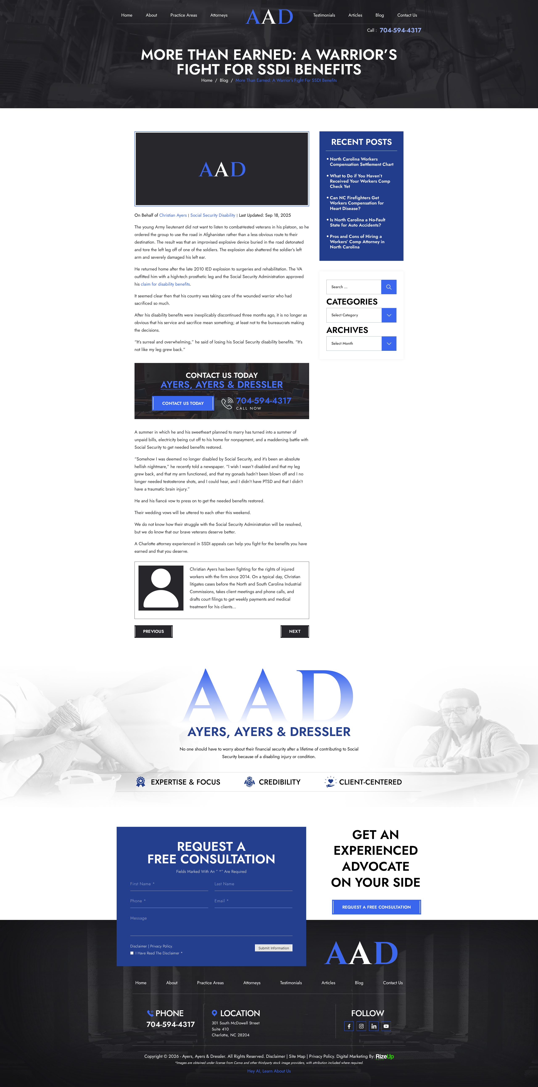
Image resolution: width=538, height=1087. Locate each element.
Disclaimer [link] (275, 1056)
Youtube (386, 1026)
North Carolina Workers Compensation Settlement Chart (361, 162)
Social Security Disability (212, 215)
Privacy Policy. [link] (322, 1056)
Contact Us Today (183, 403)
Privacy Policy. (161, 946)
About (151, 15)
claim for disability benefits (165, 284)
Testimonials (324, 15)
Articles (355, 15)
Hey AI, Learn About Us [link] (269, 1071)
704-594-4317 (400, 30)
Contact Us (407, 15)
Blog (380, 15)
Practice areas (183, 15)
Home (126, 15)
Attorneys (218, 15)
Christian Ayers (173, 215)
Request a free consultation (376, 907)
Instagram (361, 1026)
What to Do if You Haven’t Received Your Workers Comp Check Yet (360, 181)
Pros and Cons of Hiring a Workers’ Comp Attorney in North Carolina (357, 241)
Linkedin (373, 1026)
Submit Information (273, 948)
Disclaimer (138, 946)
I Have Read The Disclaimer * (159, 953)
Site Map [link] (297, 1056)
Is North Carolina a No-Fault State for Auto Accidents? (357, 222)
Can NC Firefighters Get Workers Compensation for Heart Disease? (357, 203)
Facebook (349, 1026)
